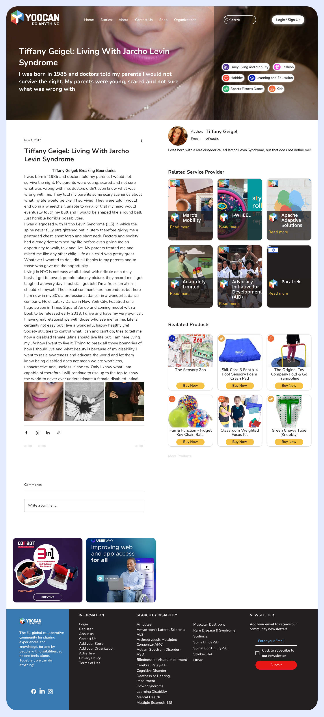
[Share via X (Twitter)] (28, 409)
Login (83, 585)
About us (86, 595)
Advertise (87, 614)
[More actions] (150, 134)
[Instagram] (50, 652)
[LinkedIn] (42, 652)
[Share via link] (49, 409)
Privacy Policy (90, 619)
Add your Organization (97, 609)
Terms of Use (90, 624)
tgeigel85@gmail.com (223, 139)
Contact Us (88, 600)
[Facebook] (33, 652)
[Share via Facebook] (17, 409)
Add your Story (91, 604)
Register (86, 590)
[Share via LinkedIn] (39, 409)
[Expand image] (37, 374)
